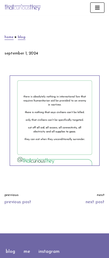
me (27, 251)
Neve (29, 239)
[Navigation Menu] (97, 7)
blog (21, 37)
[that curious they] (23, 7)
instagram (49, 251)
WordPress (74, 239)
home (9, 37)
